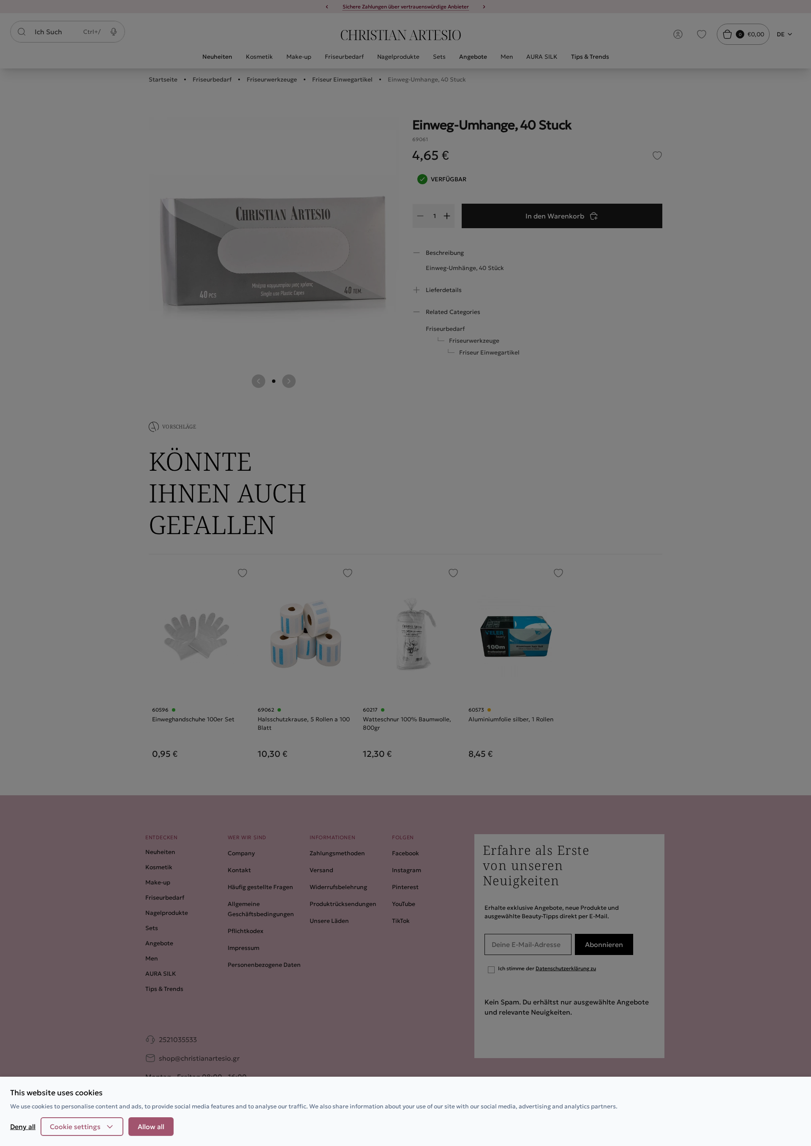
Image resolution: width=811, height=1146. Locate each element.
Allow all (151, 1126)
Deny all (22, 1126)
